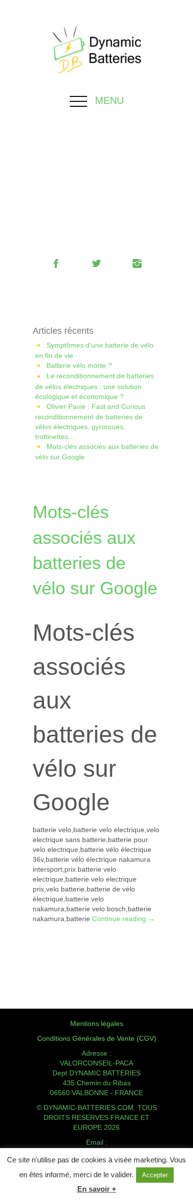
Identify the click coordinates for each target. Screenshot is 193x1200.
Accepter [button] (155, 1175)
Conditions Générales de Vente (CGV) (96, 1038)
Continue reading (123, 919)
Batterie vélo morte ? (79, 365)
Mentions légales (96, 1023)
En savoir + (96, 1189)
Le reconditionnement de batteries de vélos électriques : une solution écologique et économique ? (94, 386)
